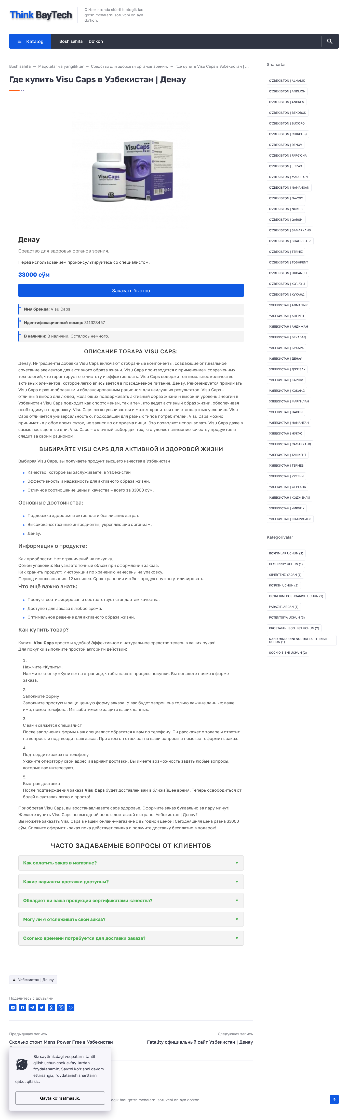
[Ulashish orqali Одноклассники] (51, 1007)
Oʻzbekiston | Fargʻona (288, 155)
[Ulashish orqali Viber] (61, 1007)
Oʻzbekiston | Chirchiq (288, 134)
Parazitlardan (284, 607)
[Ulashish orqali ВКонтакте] (13, 1007)
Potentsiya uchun (287, 617)
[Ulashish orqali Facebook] (22, 1007)
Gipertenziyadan (285, 575)
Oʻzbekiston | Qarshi (286, 219)
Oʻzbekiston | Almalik (287, 80)
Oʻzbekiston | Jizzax (285, 166)
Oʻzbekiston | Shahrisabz (290, 241)
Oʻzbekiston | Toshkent (288, 262)
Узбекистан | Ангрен (286, 316)
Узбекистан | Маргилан (289, 401)
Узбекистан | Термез (286, 465)
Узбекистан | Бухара (286, 348)
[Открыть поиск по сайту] (329, 41)
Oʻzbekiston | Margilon (288, 177)
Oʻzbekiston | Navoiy (286, 198)
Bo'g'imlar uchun (286, 553)
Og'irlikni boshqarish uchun (296, 596)
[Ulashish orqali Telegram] (32, 1007)
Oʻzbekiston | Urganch (288, 273)
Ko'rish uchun (284, 585)
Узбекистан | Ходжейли (289, 497)
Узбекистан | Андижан (288, 326)
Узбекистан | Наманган (289, 423)
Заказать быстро (131, 290)
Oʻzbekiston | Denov (285, 145)
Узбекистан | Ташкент (287, 455)
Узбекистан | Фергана (287, 487)
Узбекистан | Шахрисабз (290, 519)
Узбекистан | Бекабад (287, 337)
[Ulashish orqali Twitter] (41, 1007)
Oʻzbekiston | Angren (286, 102)
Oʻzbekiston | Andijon (287, 91)
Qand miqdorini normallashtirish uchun (298, 640)
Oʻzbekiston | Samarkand (290, 230)
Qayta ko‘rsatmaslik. (60, 1098)
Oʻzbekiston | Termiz (286, 252)
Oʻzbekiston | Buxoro (287, 123)
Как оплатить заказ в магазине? (60, 862)
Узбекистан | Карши (286, 380)
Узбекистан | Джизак (287, 369)
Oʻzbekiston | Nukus (286, 209)
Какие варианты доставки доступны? (66, 881)
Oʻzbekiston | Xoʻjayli (287, 284)
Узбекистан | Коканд (287, 391)
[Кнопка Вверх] (334, 1099)
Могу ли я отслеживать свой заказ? (64, 919)
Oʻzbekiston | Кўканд (286, 294)
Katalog (35, 41)
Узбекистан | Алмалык (288, 305)
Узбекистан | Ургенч (286, 476)
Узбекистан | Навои (286, 412)
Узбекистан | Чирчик (286, 508)
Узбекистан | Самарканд (290, 444)
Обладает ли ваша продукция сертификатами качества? (87, 900)
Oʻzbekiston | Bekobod (287, 113)
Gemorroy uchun (286, 564)
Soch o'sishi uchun (288, 652)
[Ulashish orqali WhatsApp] (70, 1007)
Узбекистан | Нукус (285, 433)
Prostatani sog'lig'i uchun (294, 628)
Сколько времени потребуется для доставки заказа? (84, 938)
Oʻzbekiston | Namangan (289, 187)
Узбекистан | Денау (36, 979)
